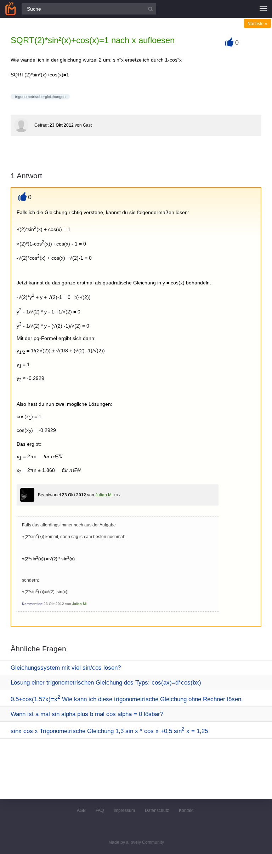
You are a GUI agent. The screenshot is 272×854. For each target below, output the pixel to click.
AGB (81, 810)
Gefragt (41, 125)
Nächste (257, 23)
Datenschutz (157, 810)
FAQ (100, 810)
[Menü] (263, 8)
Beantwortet (49, 494)
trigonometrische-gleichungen (40, 96)
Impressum (124, 810)
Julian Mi (104, 494)
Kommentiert (32, 604)
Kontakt (186, 810)
